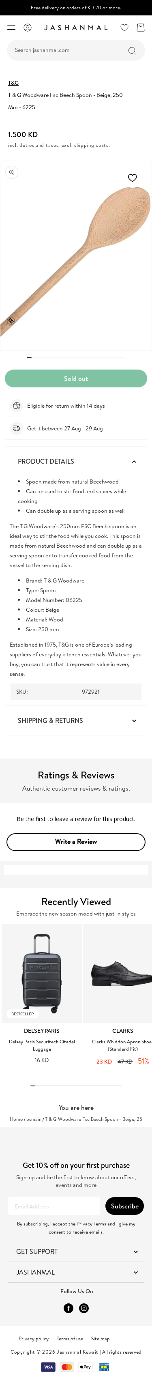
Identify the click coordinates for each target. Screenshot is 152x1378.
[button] (11, 27)
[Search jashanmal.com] (132, 51)
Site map (100, 1338)
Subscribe (125, 1206)
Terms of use (70, 1338)
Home (16, 1119)
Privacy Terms (91, 1223)
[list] (77, 999)
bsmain (33, 1119)
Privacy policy (34, 1338)
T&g (13, 83)
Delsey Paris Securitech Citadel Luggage (42, 1045)
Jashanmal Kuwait (77, 1351)
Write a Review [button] (76, 841)
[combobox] (76, 50)
